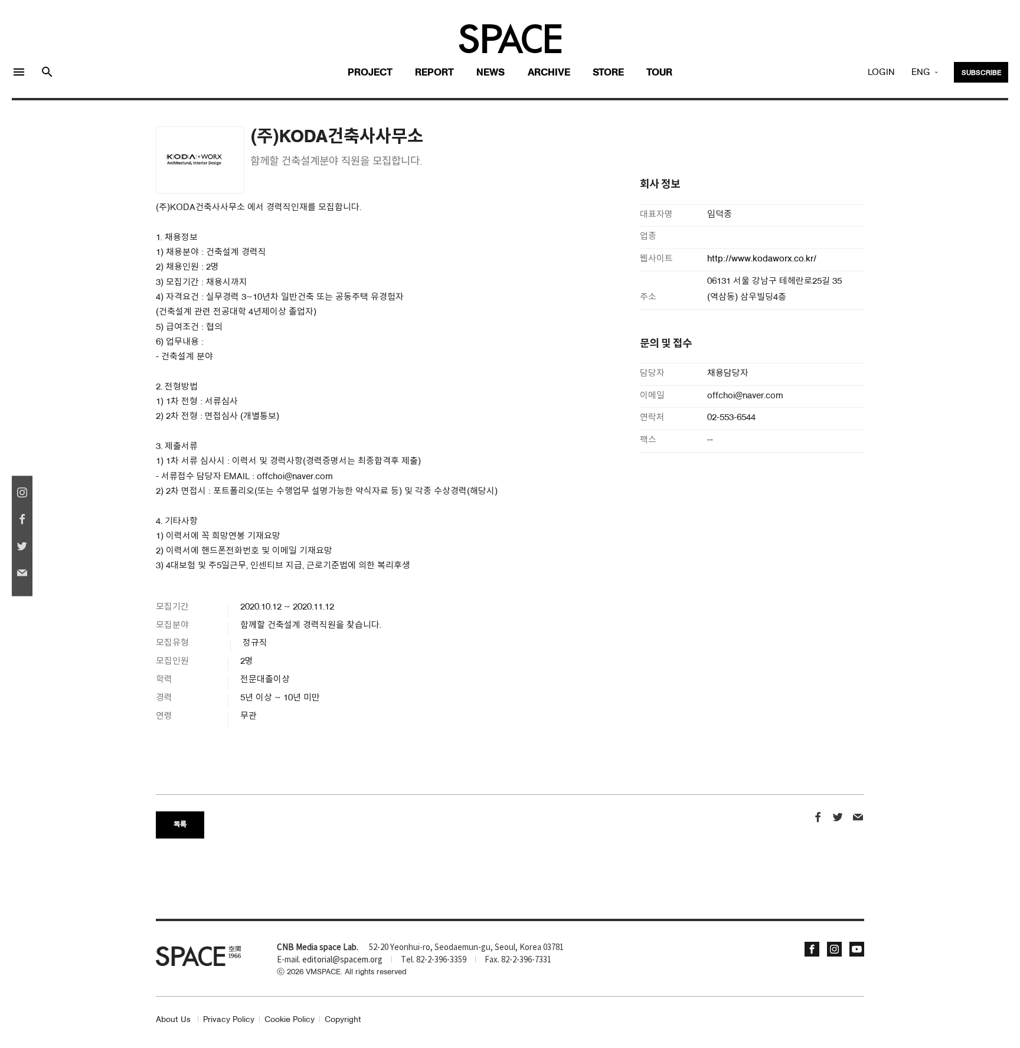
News (490, 72)
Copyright (343, 1020)
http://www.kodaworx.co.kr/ (761, 259)
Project (370, 72)
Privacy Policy (228, 1020)
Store (608, 72)
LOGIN (881, 72)
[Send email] (858, 819)
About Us (173, 1020)
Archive (549, 72)
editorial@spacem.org (342, 960)
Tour (659, 72)
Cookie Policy (289, 1020)
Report (434, 72)
